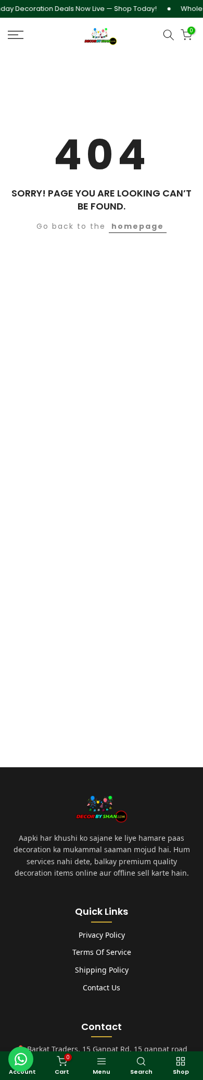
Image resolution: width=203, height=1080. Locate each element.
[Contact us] (20, 1059)
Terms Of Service (101, 952)
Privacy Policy (102, 935)
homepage (137, 226)
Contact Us (101, 987)
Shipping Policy (102, 970)
